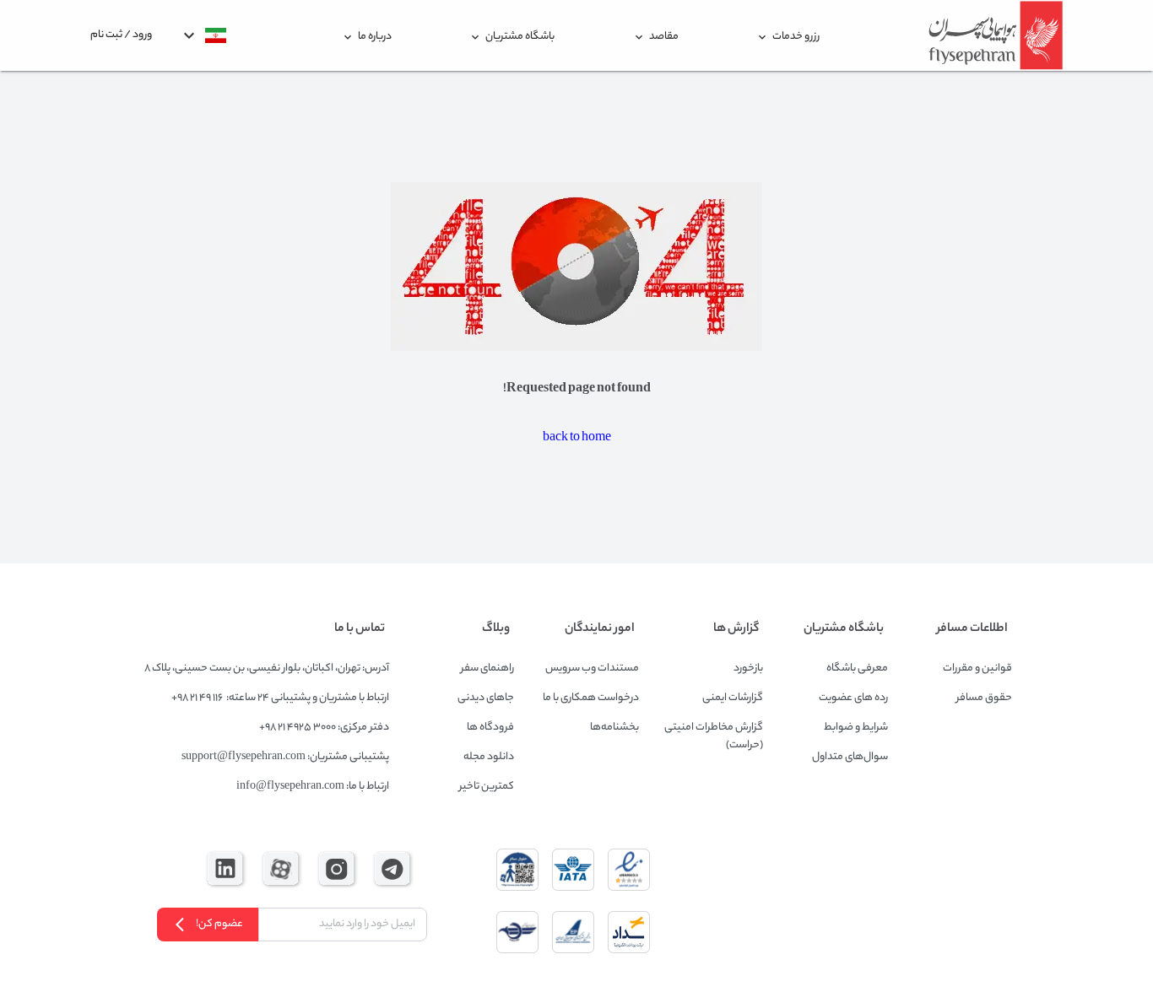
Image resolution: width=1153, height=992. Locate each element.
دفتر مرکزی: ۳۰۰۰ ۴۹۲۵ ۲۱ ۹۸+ (324, 727)
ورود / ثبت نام (121, 35)
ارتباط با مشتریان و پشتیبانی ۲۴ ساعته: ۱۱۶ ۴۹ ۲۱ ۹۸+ (280, 698)
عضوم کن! (219, 924)
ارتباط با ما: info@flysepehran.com (312, 786)
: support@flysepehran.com (245, 757)
